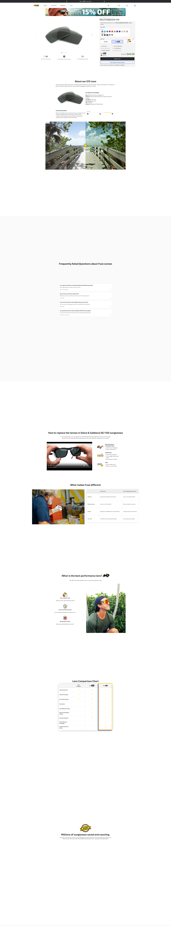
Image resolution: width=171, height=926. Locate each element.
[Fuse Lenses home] (36, 5)
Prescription (54, 5)
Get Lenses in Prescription (117, 62)
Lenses (45, 5)
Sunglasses (62, 5)
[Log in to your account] (127, 5)
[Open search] (108, 5)
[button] (91, 35)
